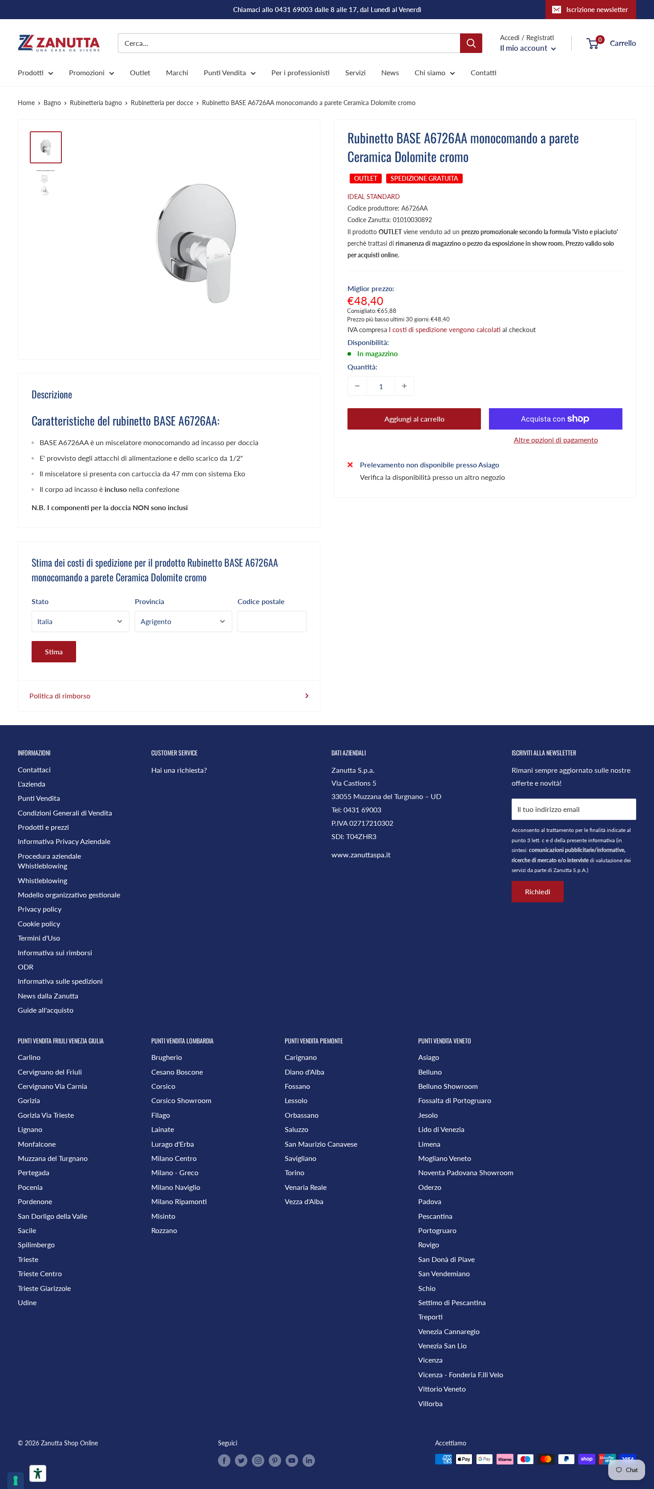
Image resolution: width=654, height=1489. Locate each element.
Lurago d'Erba (172, 1144)
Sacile (27, 1230)
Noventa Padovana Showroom (465, 1172)
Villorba (430, 1403)
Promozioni (87, 72)
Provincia (149, 601)
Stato (40, 601)
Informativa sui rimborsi (55, 952)
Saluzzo (296, 1129)
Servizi (355, 72)
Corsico (163, 1086)
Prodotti (31, 72)
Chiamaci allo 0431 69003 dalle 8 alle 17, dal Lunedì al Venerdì (327, 9)
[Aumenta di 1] (404, 386)
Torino (294, 1172)
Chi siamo (430, 72)
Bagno (52, 102)
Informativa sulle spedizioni (60, 981)
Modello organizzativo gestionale (69, 894)
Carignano (301, 1057)
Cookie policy (39, 923)
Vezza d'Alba (304, 1201)
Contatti (484, 72)
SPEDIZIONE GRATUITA (424, 178)
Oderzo (429, 1187)
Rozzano (164, 1230)
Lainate (162, 1129)
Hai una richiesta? (179, 770)
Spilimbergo (36, 1244)
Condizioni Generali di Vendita (65, 812)
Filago (160, 1115)
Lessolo (296, 1100)
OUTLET (365, 178)
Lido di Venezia (441, 1129)
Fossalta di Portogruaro (454, 1100)
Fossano (297, 1086)
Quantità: (362, 366)
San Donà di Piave (446, 1259)
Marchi (177, 72)
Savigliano (300, 1158)
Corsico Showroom (181, 1100)
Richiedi (537, 891)
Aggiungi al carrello (414, 418)
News (390, 72)
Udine (27, 1302)
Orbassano (302, 1115)
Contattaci (34, 769)
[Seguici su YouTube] (292, 1460)
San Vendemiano (444, 1273)
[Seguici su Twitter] (241, 1460)
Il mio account (524, 48)
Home (26, 102)
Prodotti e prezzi (43, 827)
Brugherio (166, 1057)
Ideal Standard (373, 196)
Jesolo (428, 1115)
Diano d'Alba (304, 1071)
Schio (427, 1288)
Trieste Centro (40, 1273)
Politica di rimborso (59, 695)
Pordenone (35, 1201)
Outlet (140, 72)
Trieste (28, 1259)
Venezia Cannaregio (449, 1331)
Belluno (430, 1071)
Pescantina (435, 1216)
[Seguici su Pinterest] (275, 1460)
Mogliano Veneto (444, 1158)
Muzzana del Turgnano (53, 1158)
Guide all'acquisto (45, 1010)
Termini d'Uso (39, 937)
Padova (429, 1201)
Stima (54, 651)
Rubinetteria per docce (162, 102)
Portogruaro (437, 1230)
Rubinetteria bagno (96, 102)
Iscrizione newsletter (597, 9)
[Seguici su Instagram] (258, 1460)
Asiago (428, 1057)
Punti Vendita (225, 72)
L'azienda (31, 783)
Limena (429, 1144)
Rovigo (428, 1244)
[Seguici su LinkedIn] (309, 1460)
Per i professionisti (300, 72)
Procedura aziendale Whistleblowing (49, 861)
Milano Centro (174, 1158)
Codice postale (261, 601)
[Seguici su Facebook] (224, 1460)
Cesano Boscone (177, 1071)
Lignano (30, 1129)
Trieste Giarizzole (44, 1288)
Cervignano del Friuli (50, 1071)
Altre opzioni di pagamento (556, 439)
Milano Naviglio (175, 1187)
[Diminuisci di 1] (357, 386)
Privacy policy (39, 909)
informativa (601, 840)
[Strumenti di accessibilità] (37, 1473)
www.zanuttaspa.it (361, 854)
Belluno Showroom (448, 1086)
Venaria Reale (306, 1187)
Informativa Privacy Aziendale (64, 841)
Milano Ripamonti (179, 1201)
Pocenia (30, 1187)
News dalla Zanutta (48, 995)
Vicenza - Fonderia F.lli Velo (460, 1374)
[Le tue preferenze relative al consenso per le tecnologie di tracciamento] (15, 1480)
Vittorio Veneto (442, 1388)
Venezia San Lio (442, 1345)
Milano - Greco (174, 1172)
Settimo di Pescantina (452, 1302)
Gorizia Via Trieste (46, 1115)
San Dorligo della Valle (52, 1216)
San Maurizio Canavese (321, 1144)
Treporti (430, 1316)
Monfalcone (37, 1144)
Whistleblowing (42, 880)
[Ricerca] (471, 43)
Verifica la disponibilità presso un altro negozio (432, 476)
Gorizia (29, 1100)
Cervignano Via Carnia (52, 1086)
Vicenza (430, 1359)
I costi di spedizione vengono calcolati (445, 329)
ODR (25, 966)
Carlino (29, 1057)
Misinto (163, 1216)
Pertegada (33, 1172)
